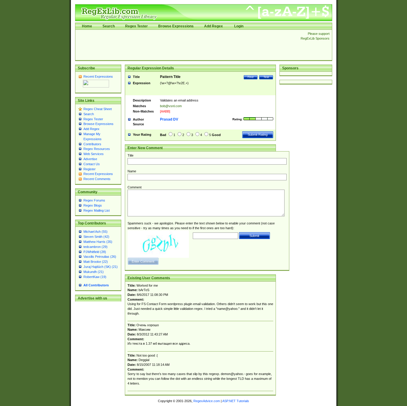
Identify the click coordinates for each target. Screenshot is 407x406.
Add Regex (213, 26)
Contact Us (91, 164)
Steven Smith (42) (96, 236)
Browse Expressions (176, 26)
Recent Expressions (98, 76)
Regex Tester (136, 26)
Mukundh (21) (93, 272)
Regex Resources (96, 149)
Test (266, 77)
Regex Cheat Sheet (97, 109)
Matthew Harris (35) (97, 241)
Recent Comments (97, 179)
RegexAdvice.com (206, 401)
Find (251, 77)
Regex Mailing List (96, 210)
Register (89, 169)
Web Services (93, 154)
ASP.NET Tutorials (235, 401)
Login (238, 26)
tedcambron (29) (95, 247)
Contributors (92, 144)
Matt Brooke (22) (95, 261)
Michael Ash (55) (95, 231)
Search (108, 26)
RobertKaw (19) (94, 277)
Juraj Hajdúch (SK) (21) (100, 266)
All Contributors (96, 285)
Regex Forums (94, 200)
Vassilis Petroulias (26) (99, 256)
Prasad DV (169, 119)
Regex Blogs (92, 205)
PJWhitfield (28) (94, 252)
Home (87, 26)
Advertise (90, 159)
